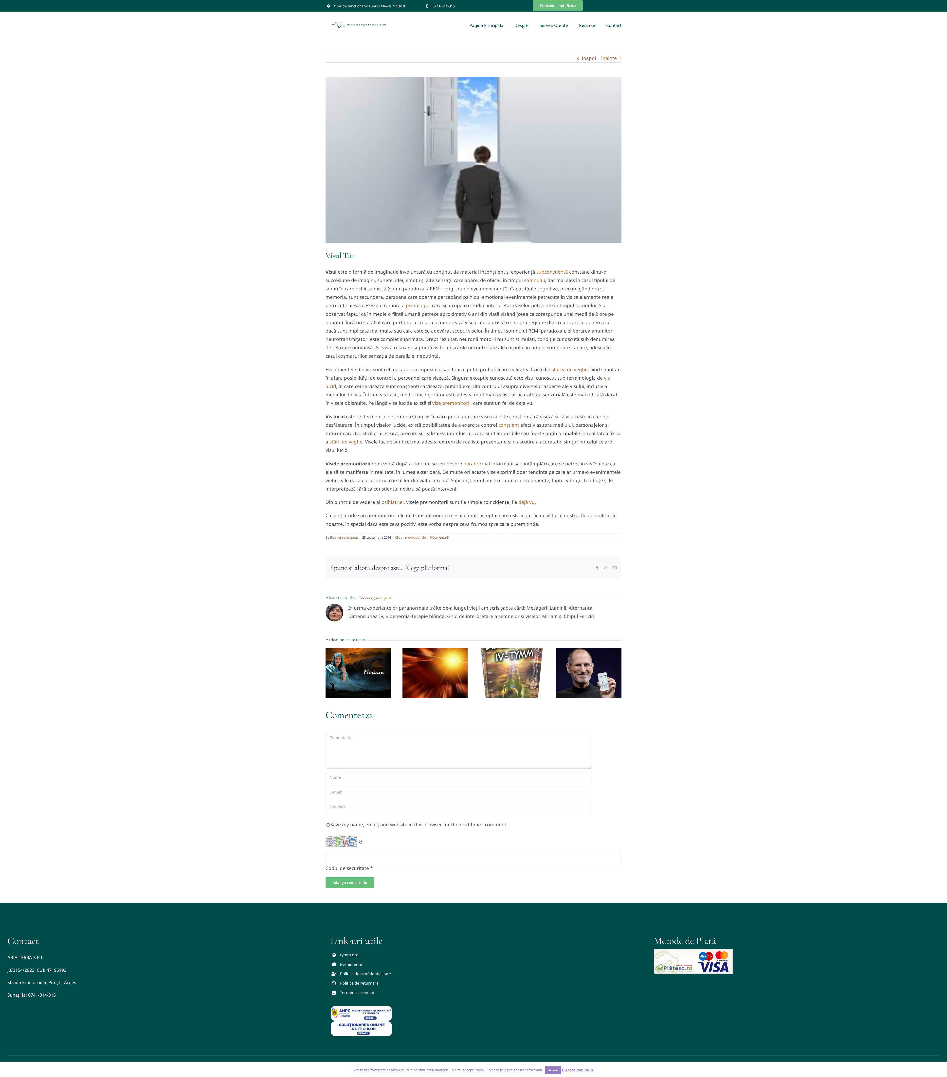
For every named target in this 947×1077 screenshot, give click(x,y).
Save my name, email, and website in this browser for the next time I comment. (419, 824)
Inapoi (589, 58)
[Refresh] (361, 840)
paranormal (476, 463)
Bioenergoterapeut (344, 537)
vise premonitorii (451, 403)
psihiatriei (393, 502)
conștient (508, 425)
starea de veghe (570, 369)
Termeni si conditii (357, 992)
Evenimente (351, 964)
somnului (534, 280)
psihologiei (418, 305)
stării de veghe (346, 442)
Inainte (609, 58)
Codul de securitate (347, 868)
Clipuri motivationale (410, 537)
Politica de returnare (359, 983)
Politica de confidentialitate (365, 973)
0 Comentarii (439, 537)
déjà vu (526, 502)
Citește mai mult (578, 1069)
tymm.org (349, 954)
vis (427, 416)
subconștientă (552, 272)
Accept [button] (553, 1070)
